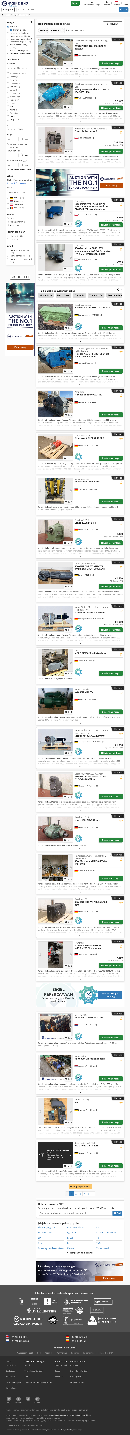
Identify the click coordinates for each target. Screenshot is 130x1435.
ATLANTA (15, 96)
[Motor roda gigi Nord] (55, 1111)
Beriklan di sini (21, 277)
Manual (70, 1248)
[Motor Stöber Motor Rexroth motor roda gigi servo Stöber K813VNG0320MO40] (55, 619)
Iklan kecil (16, 236)
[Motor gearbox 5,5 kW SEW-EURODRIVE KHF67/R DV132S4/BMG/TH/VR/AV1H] (55, 575)
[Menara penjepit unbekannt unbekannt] (55, 491)
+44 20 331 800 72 (19, 1337)
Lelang (14, 239)
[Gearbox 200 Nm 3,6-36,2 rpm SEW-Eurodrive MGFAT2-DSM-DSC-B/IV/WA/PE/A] (55, 785)
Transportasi (102, 1248)
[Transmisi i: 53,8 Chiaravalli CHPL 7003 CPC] (55, 447)
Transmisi (19, 30)
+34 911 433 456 (78, 1341)
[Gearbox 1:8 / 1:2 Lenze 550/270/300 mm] (55, 829)
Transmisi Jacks (115, 295)
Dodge (14, 116)
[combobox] (20, 192)
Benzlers (15, 86)
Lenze (13, 90)
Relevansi (113, 23)
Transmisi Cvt (96, 295)
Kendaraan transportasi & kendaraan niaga (21, 40)
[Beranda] (2, 15)
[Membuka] (80, 77)
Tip (97, 1237)
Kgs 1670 (71, 1232)
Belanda (18, 201)
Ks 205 (70, 1237)
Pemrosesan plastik (25, 1353)
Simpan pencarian (81, 1186)
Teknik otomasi (19, 50)
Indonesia (16, 183)
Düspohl (15, 120)
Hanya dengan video (20, 256)
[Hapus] (46, 30)
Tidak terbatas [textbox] (17, 192)
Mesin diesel (63, 295)
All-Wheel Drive (45, 1232)
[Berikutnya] (71, 52)
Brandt (14, 113)
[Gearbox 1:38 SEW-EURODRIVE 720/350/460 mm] (55, 911)
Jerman (18, 198)
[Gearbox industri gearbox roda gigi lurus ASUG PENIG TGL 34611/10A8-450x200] (55, 52)
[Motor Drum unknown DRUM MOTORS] (55, 1027)
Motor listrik (46, 295)
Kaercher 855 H (89, 1353)
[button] (126, 3)
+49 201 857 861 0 (79, 1337)
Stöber (14, 76)
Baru (13, 218)
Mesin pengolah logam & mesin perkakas (20, 34)
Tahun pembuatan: (15, 151)
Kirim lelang (111, 185)
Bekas (14, 225)
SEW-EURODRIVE (18, 73)
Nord (13, 80)
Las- (69, 1243)
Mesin (14, 26)
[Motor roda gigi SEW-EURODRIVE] (55, 701)
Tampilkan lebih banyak (81, 1252)
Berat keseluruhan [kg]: (17, 160)
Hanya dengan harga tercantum (18, 145)
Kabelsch (49, 1353)
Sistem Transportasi (106, 1232)
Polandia (18, 204)
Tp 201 (99, 1243)
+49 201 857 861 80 (20, 1341)
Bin (39, 1237)
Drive (40, 1243)
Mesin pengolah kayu (19, 46)
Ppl (97, 1227)
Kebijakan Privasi (49, 1430)
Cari (124, 9)
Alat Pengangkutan (47, 1227)
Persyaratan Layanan (69, 1430)
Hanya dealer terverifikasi (21, 260)
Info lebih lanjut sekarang (110, 995)
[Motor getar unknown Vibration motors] (55, 1068)
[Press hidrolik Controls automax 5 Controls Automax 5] (55, 140)
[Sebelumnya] (40, 52)
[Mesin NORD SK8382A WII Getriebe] (55, 662)
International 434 (75, 1227)
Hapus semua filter (75, 30)
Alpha (13, 110)
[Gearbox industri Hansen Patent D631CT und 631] (55, 317)
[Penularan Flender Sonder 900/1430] (55, 404)
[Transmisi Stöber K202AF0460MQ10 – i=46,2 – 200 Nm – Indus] (55, 955)
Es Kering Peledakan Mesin (51, 1248)
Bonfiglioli (15, 83)
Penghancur (62, 1353)
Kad (39, 1353)
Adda (13, 106)
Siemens (15, 93)
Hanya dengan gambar (19, 251)
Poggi (13, 103)
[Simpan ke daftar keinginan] (121, 44)
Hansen (14, 100)
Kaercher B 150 (106, 1353)
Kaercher (75, 1353)
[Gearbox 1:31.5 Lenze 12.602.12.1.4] (55, 532)
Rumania (18, 207)
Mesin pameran (17, 222)
